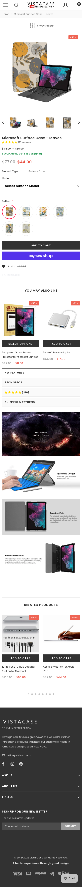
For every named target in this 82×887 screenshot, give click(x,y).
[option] (41, 73)
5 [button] (43, 694)
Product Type (10, 171)
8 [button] (53, 694)
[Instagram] (14, 764)
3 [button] (35, 694)
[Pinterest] (22, 764)
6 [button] (46, 694)
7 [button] (50, 694)
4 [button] (39, 694)
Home (5, 14)
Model (5, 178)
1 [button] (28, 694)
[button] (10, 142)
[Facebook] (5, 764)
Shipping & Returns (20, 402)
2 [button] (32, 694)
